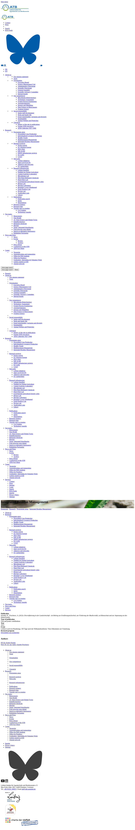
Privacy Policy (14, 495)
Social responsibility (20, 111)
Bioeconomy (18, 216)
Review (20, 241)
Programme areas (19, 132)
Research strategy (19, 204)
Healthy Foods (23, 138)
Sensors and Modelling (25, 105)
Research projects (19, 143)
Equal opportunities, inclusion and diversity (32, 117)
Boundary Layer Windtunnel (27, 187)
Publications (18, 197)
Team (15, 79)
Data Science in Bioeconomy (27, 107)
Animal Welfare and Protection (28, 120)
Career (7, 250)
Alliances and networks (25, 164)
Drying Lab (22, 191)
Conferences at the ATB (21, 246)
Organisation (18, 80)
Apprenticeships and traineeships (24, 254)
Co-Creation (22, 210)
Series (20, 201)
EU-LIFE (21, 155)
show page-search (7, 267)
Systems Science (23, 109)
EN (6, 71)
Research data (18, 206)
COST (20, 157)
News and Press (10, 235)
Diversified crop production (10, 633)
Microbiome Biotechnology (27, 98)
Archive (20, 243)
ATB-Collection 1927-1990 (27, 128)
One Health (17, 218)
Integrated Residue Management (28, 141)
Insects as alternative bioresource (24, 231)
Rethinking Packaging (21, 233)
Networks (17, 159)
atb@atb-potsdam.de (29, 789)
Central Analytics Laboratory (27, 174)
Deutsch (8, 273)
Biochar (16, 225)
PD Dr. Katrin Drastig (8, 643)
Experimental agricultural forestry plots (31, 182)
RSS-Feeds (9, 30)
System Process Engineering (27, 101)
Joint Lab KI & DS (24, 162)
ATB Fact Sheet (19, 248)
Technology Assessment (26, 100)
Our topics (8, 214)
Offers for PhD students (21, 256)
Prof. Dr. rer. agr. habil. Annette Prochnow (15, 645)
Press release (18, 245)
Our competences (19, 96)
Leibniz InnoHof (23, 170)
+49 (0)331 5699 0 (10, 789)
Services (8, 479)
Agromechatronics (24, 103)
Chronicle (17, 122)
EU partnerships (23, 166)
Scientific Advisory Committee (28, 92)
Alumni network (19, 264)
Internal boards (23, 94)
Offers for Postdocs (20, 258)
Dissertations (22, 203)
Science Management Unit (26, 84)
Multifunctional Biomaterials (27, 140)
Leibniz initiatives (24, 161)
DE (6, 69)
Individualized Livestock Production (30, 136)
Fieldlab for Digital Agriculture (28, 172)
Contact (7, 23)
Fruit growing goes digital (22, 229)
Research (8, 130)
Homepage (4, 509)
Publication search (24, 199)
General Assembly (24, 90)
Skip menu (4, 2)
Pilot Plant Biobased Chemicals (28, 178)
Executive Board (23, 82)
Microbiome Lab (23, 176)
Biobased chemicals (20, 224)
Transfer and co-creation (22, 208)
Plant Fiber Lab (23, 180)
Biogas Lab (21, 183)
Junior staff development (26, 113)
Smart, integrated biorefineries (23, 227)
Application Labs (23, 193)
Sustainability (22, 119)
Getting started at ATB (21, 262)
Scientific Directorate (25, 88)
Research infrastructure (21, 168)
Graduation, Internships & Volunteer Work (28, 260)
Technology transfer (24, 212)
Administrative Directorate (26, 86)
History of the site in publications (29, 124)
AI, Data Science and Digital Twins (25, 220)
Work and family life (24, 115)
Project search (22, 145)
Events (16, 239)
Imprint (11, 493)
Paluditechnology (19, 222)
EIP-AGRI (21, 151)
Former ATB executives (26, 126)
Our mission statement (21, 77)
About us (8, 75)
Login (11, 487)
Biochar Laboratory (24, 185)
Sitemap (12, 497)
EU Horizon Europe (24, 147)
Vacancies (17, 252)
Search (7, 28)
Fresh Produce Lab (24, 189)
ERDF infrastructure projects (27, 153)
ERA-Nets (21, 149)
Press (7, 25)
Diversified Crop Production (27, 134)
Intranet (11, 485)
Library (20, 195)
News (15, 237)
